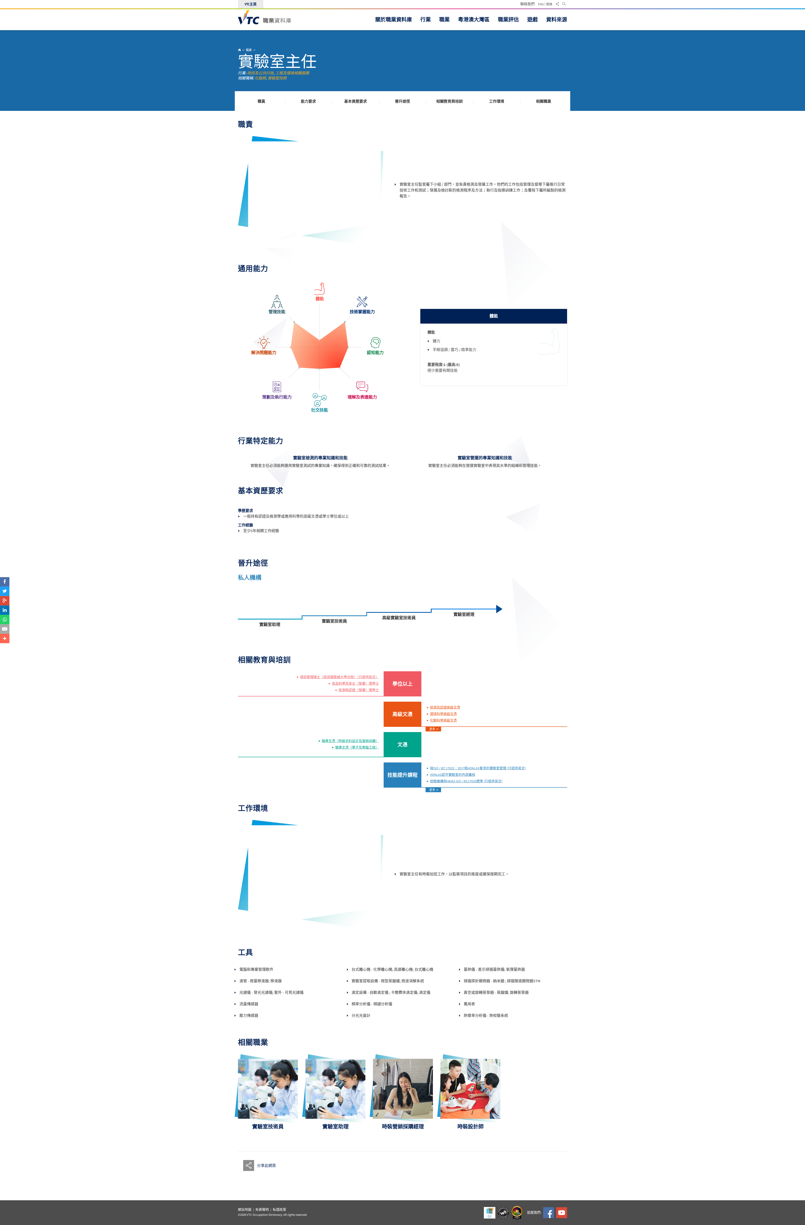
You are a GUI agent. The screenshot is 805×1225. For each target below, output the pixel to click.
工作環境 (496, 102)
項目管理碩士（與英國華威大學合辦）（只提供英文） (339, 677)
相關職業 (543, 102)
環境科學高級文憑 (443, 714)
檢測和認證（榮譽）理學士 (359, 690)
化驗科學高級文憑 (443, 720)
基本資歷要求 (355, 102)
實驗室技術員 (334, 621)
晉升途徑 (402, 102)
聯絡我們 (527, 4)
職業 (249, 50)
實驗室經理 (463, 614)
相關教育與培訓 (449, 102)
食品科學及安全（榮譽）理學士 (355, 684)
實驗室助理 (269, 624)
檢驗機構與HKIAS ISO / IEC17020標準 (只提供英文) (466, 781)
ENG (541, 4)
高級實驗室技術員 (399, 618)
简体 (549, 4)
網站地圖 (244, 1210)
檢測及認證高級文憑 (445, 707)
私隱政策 (279, 1210)
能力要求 (308, 102)
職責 (261, 102)
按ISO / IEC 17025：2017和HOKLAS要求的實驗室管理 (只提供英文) (478, 768)
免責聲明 (262, 1210)
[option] (268, 1094)
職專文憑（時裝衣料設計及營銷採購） (350, 741)
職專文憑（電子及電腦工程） (357, 747)
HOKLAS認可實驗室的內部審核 (452, 775)
